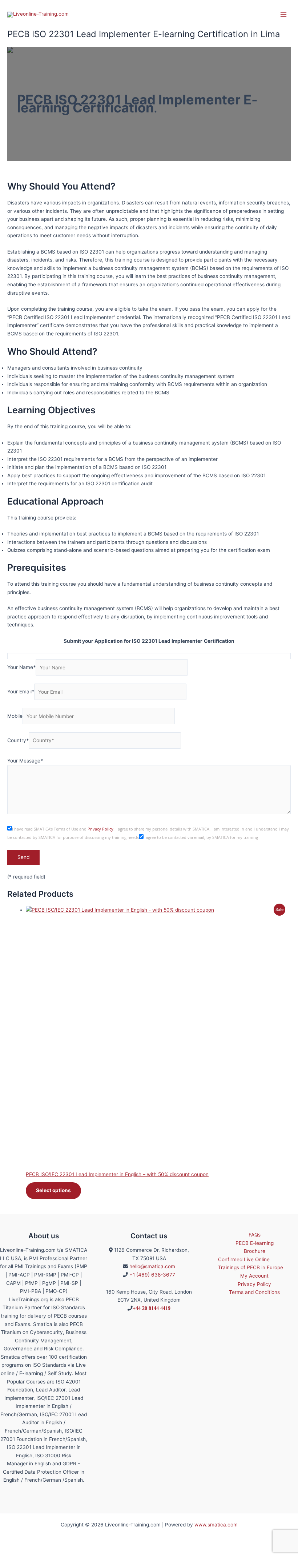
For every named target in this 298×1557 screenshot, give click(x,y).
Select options (53, 1190)
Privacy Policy (100, 829)
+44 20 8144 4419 (151, 1308)
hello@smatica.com (152, 1266)
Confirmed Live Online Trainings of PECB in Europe (250, 1264)
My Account (254, 1276)
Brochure (254, 1251)
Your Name (21, 667)
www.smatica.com (216, 1525)
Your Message (25, 761)
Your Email (20, 692)
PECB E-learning (254, 1243)
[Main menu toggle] (284, 14)
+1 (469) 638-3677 (152, 1275)
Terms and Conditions (254, 1292)
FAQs (255, 1235)
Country (18, 740)
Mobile (15, 716)
